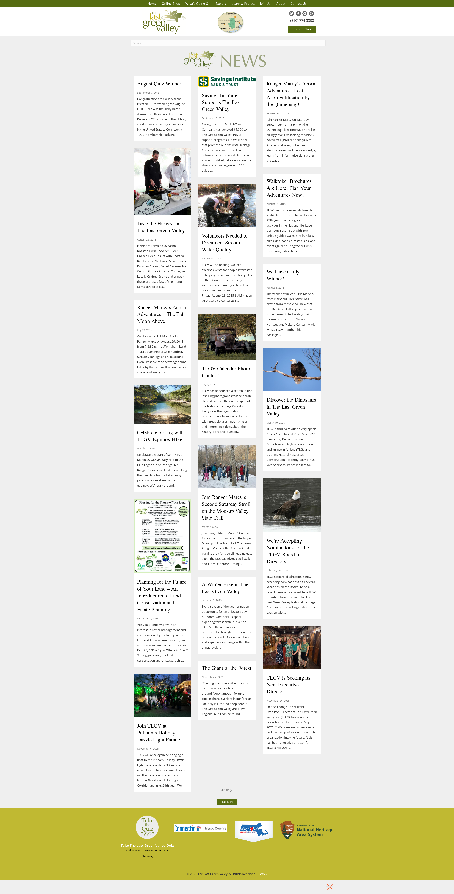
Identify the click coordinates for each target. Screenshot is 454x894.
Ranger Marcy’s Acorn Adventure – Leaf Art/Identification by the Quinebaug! (291, 94)
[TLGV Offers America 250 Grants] (162, 93)
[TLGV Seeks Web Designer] (162, 223)
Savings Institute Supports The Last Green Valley (221, 101)
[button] (227, 802)
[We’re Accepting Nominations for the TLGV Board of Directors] (292, 505)
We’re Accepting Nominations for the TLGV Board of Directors (288, 551)
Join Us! (265, 3)
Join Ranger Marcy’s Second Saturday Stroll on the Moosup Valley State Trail (226, 507)
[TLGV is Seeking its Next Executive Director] (292, 648)
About (280, 3)
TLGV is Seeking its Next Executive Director (288, 684)
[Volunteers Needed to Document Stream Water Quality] (227, 206)
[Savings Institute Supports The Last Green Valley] (227, 82)
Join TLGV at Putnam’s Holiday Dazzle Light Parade (158, 732)
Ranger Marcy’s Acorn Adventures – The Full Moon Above (161, 313)
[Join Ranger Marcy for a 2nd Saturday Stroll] (162, 555)
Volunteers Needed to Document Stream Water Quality (225, 242)
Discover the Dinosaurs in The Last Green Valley (291, 406)
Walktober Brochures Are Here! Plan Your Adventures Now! (289, 187)
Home (152, 3)
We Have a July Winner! (283, 275)
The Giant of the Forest (226, 667)
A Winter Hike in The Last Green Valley (225, 587)
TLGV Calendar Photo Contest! (226, 372)
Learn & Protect (243, 3)
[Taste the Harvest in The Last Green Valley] (162, 182)
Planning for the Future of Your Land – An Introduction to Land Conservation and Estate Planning (161, 595)
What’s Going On (197, 3)
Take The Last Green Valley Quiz (147, 845)
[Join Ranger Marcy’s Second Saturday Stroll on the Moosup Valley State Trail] (227, 467)
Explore (221, 3)
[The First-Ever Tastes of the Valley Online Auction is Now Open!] (162, 683)
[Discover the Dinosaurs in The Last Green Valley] (292, 370)
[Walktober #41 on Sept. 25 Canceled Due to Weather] (162, 424)
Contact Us (298, 3)
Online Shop (171, 3)
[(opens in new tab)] (200, 828)
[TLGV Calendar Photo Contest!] (227, 337)
